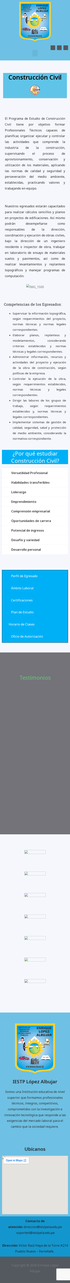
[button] (35, 53)
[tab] (35, 576)
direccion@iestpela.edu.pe (43, 1227)
